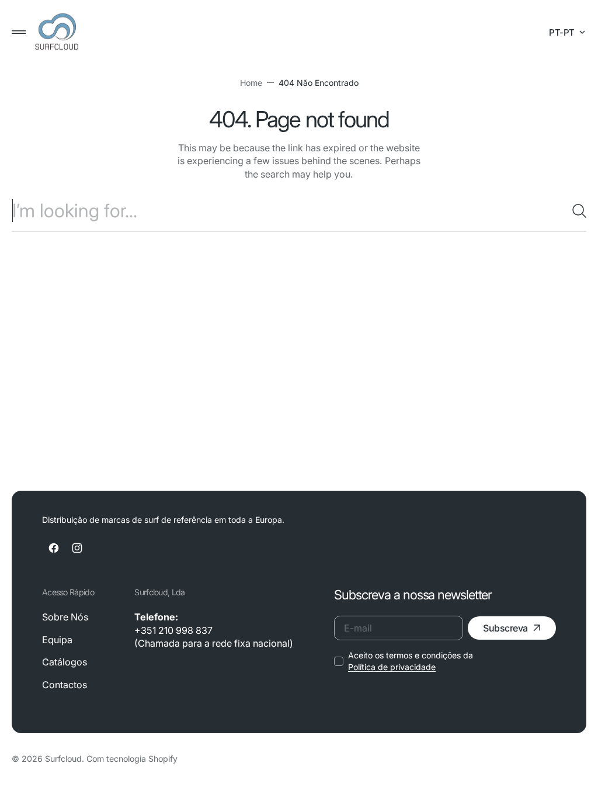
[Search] (566, 211)
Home (246, 83)
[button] (19, 32)
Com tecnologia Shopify (132, 759)
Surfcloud (63, 759)
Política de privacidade (383, 667)
